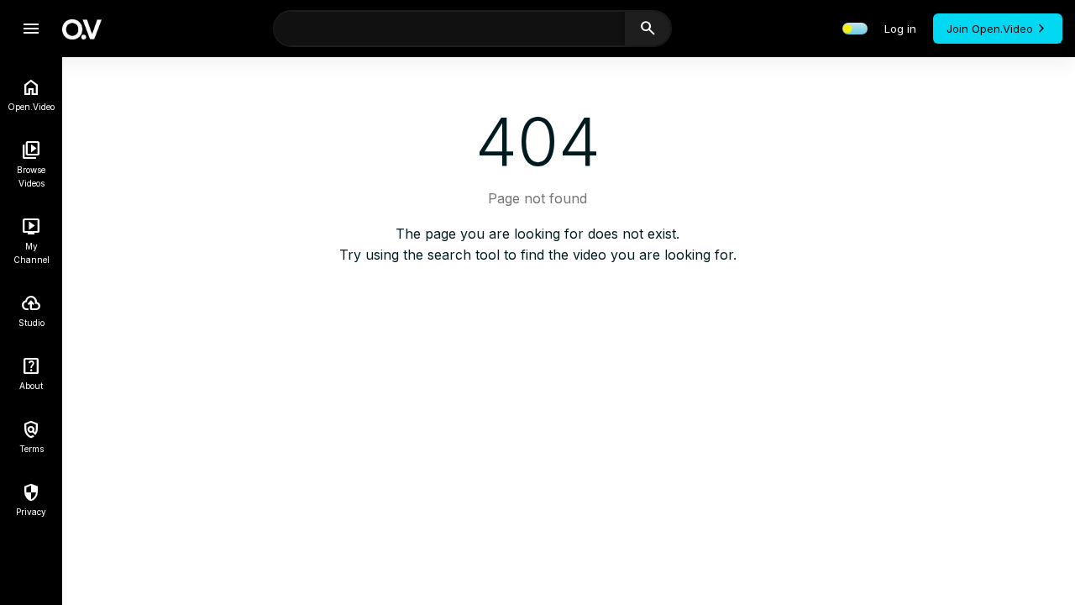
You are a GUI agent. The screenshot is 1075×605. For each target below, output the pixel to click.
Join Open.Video (990, 28)
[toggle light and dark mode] (855, 28)
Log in (900, 28)
